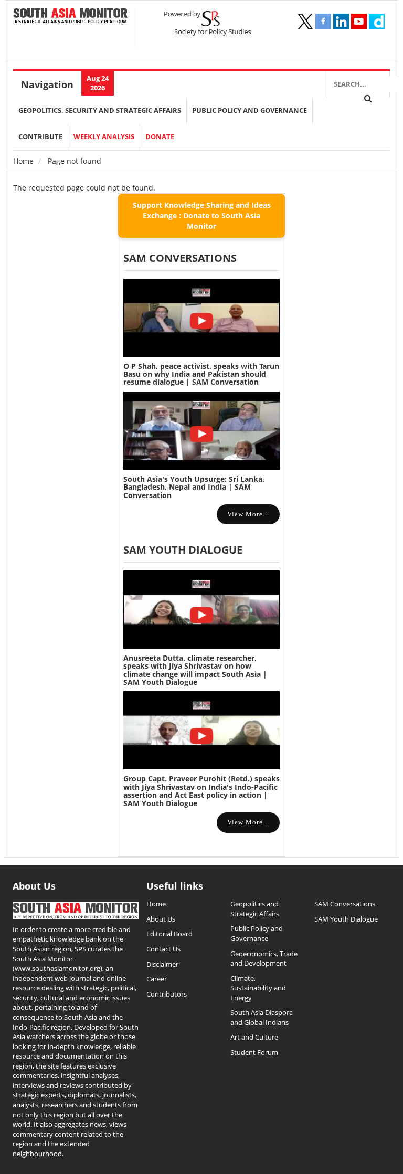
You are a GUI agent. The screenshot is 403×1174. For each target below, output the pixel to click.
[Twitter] (305, 21)
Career (156, 978)
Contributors (166, 994)
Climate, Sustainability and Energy (258, 988)
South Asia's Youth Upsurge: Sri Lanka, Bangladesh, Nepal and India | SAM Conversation (193, 487)
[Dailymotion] (377, 21)
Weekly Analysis (103, 136)
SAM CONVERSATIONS (180, 258)
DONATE (159, 136)
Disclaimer (162, 964)
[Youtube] (359, 21)
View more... (248, 514)
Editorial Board (169, 933)
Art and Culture (254, 1037)
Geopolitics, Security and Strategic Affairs (99, 110)
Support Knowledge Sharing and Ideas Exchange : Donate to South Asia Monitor (202, 215)
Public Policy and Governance (249, 110)
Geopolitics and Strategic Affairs (254, 908)
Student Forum (254, 1052)
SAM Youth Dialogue (182, 550)
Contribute (40, 136)
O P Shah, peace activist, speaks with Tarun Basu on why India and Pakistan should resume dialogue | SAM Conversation (201, 374)
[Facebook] (323, 21)
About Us (160, 919)
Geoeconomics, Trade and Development (264, 958)
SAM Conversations (344, 903)
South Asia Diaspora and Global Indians (261, 1017)
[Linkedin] (341, 21)
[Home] (70, 16)
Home (23, 161)
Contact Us (163, 949)
